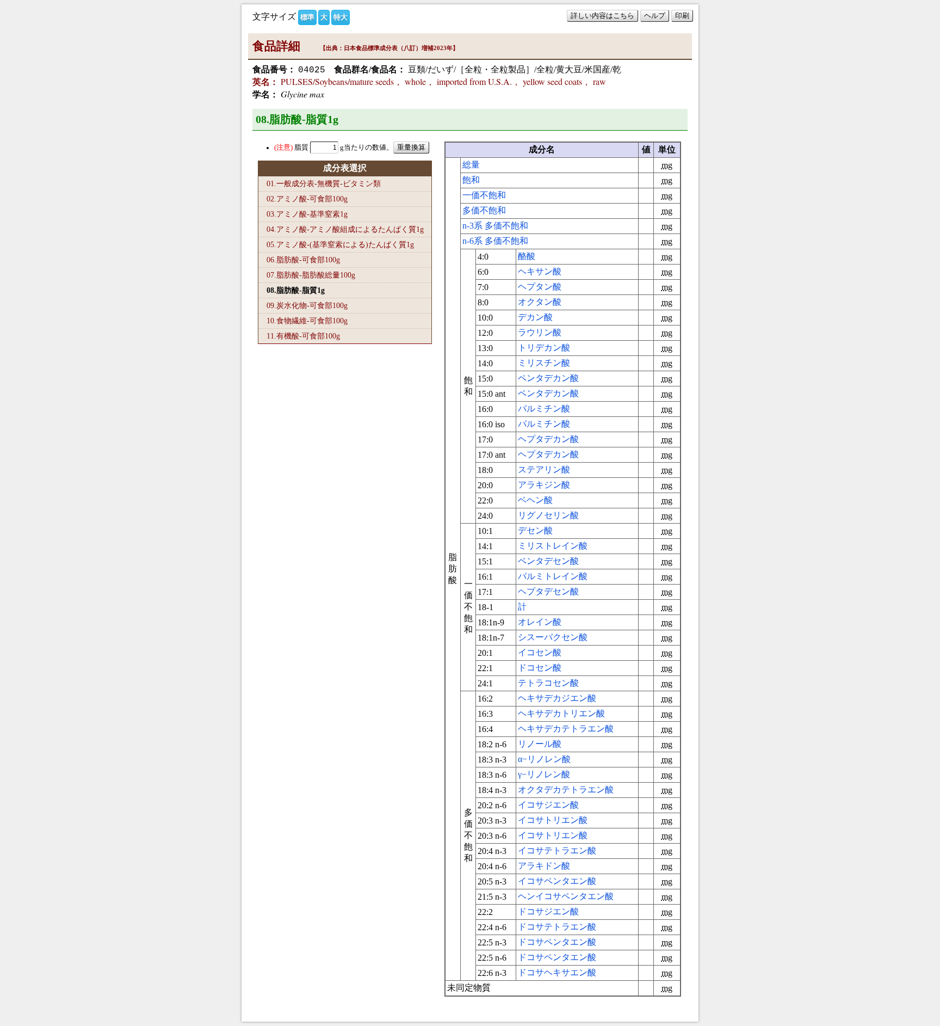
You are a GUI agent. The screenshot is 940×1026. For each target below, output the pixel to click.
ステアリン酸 (544, 469)
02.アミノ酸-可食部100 (307, 198)
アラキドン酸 (544, 865)
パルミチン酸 (544, 408)
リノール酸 (539, 743)
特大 (340, 17)
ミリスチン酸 (544, 362)
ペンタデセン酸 (548, 561)
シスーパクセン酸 (553, 637)
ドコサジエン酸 (548, 911)
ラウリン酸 (539, 332)
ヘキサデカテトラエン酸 (566, 728)
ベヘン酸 (535, 500)
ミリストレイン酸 (553, 545)
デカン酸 (535, 317)
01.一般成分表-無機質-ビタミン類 (324, 183)
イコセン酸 (539, 652)
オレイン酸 (539, 621)
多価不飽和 (484, 210)
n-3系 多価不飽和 (495, 225)
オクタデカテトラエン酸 (566, 789)
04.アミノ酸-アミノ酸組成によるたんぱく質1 (345, 229)
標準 (307, 17)
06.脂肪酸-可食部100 (303, 259)
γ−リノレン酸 (544, 774)
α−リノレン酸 (544, 759)
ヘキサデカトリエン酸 (561, 713)
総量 (471, 164)
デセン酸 (535, 530)
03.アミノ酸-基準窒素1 (307, 214)
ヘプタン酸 (539, 286)
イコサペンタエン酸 (557, 881)
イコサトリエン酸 (553, 820)
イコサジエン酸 (548, 804)
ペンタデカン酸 (548, 378)
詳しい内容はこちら (602, 15)
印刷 (682, 15)
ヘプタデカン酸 (548, 439)
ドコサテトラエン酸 (557, 926)
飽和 (471, 180)
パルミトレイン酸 (553, 576)
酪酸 (526, 256)
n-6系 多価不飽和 (495, 240)
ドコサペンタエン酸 (557, 942)
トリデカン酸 (544, 347)
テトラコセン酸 (548, 682)
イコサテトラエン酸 (557, 850)
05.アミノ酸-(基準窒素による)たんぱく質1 (340, 244)
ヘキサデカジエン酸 (557, 698)
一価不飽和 (484, 195)
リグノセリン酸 (548, 515)
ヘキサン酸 (539, 271)
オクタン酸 (539, 301)
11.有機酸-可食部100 (303, 335)
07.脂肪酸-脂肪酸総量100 (311, 275)
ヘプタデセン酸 (548, 591)
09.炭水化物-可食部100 (307, 305)
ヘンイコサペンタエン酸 (566, 896)
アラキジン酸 (544, 484)
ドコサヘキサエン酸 (557, 972)
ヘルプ (654, 15)
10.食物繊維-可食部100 (307, 320)
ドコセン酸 (539, 667)
